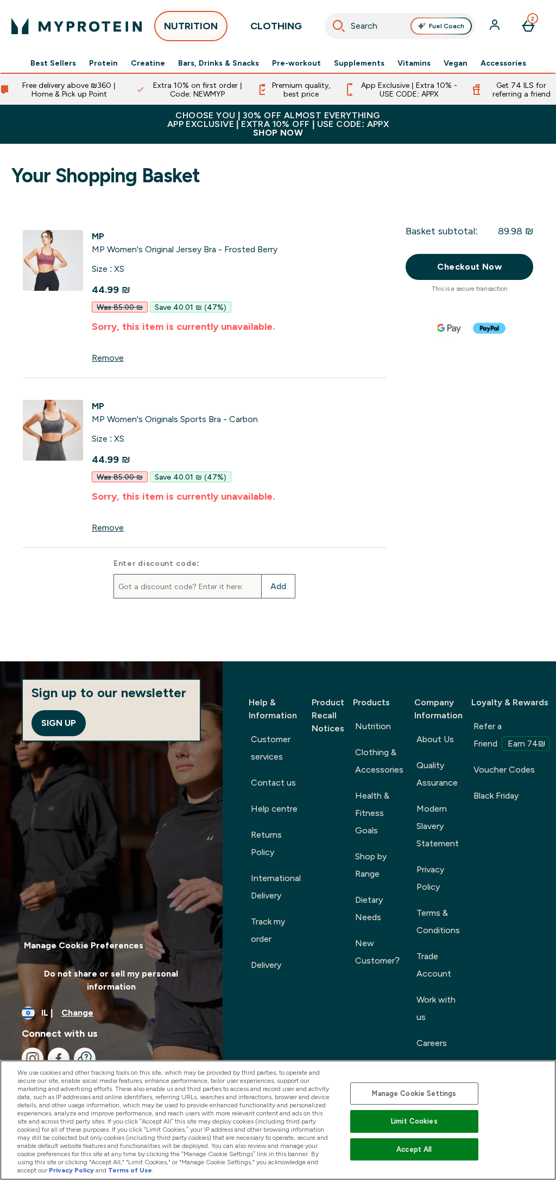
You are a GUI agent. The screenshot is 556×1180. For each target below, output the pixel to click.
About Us (435, 739)
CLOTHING (276, 26)
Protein (103, 63)
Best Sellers (53, 63)
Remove (108, 357)
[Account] (495, 26)
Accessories (503, 63)
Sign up (58, 723)
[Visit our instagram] (32, 1058)
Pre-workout (296, 63)
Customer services (270, 748)
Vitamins (414, 63)
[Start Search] (338, 26)
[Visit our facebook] (59, 1058)
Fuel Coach (446, 26)
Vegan (455, 63)
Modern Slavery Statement (437, 826)
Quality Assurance (437, 774)
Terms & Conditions (438, 921)
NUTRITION (191, 26)
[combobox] (400, 26)
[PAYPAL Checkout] (490, 328)
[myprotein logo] (76, 26)
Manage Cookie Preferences (83, 945)
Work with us (436, 1008)
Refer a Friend (509, 735)
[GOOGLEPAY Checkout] (449, 328)
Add (278, 586)
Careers (431, 1043)
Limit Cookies (414, 1121)
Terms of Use (130, 1170)
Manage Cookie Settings (414, 1093)
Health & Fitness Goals (372, 813)
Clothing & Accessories (379, 761)
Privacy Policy (430, 878)
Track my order (268, 930)
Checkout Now (469, 266)
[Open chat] (85, 1058)
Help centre (274, 808)
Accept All (414, 1149)
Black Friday (496, 795)
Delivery (266, 964)
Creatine (148, 63)
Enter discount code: (156, 563)
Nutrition (373, 726)
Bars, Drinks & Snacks (218, 63)
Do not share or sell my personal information (111, 980)
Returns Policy (266, 843)
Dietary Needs (369, 908)
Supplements (359, 63)
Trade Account (433, 965)
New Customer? (377, 952)
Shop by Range (371, 865)
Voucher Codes (504, 769)
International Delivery (276, 886)
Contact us (273, 782)
